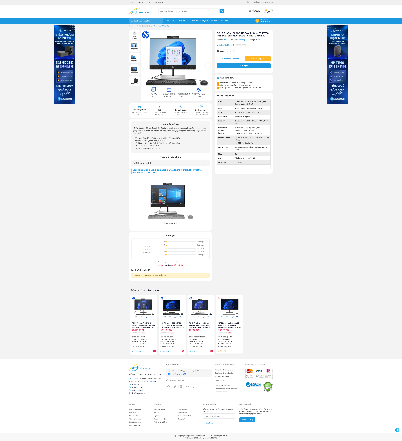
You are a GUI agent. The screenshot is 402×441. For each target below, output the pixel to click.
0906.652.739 (137, 387)
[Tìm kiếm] (222, 11)
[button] (208, 65)
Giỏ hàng (270, 9)
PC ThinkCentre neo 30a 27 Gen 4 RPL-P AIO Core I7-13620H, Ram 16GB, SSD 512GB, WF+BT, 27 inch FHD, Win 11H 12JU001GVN (229, 327)
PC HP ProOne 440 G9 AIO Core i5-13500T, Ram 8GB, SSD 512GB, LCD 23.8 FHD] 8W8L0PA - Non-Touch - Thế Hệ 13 (200, 327)
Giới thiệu (183, 21)
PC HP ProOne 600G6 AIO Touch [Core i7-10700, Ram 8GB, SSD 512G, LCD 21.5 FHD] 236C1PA (243, 34)
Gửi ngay (210, 423)
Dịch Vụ (195, 21)
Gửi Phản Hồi (246, 420)
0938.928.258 (137, 384)
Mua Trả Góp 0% (257, 59)
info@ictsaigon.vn (138, 393)
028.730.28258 (138, 390)
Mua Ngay (244, 66)
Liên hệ (141, 2)
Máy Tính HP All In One (161, 26)
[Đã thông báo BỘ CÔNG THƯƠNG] (253, 387)
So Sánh (224, 21)
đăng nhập (167, 265)
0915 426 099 (266, 22)
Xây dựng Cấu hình (209, 21)
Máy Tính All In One (145, 26)
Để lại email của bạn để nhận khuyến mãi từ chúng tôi (218, 410)
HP (259, 40)
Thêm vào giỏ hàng (231, 59)
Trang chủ (171, 21)
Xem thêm (169, 223)
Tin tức (131, 2)
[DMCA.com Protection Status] (268, 387)
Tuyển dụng (159, 2)
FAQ (149, 2)
